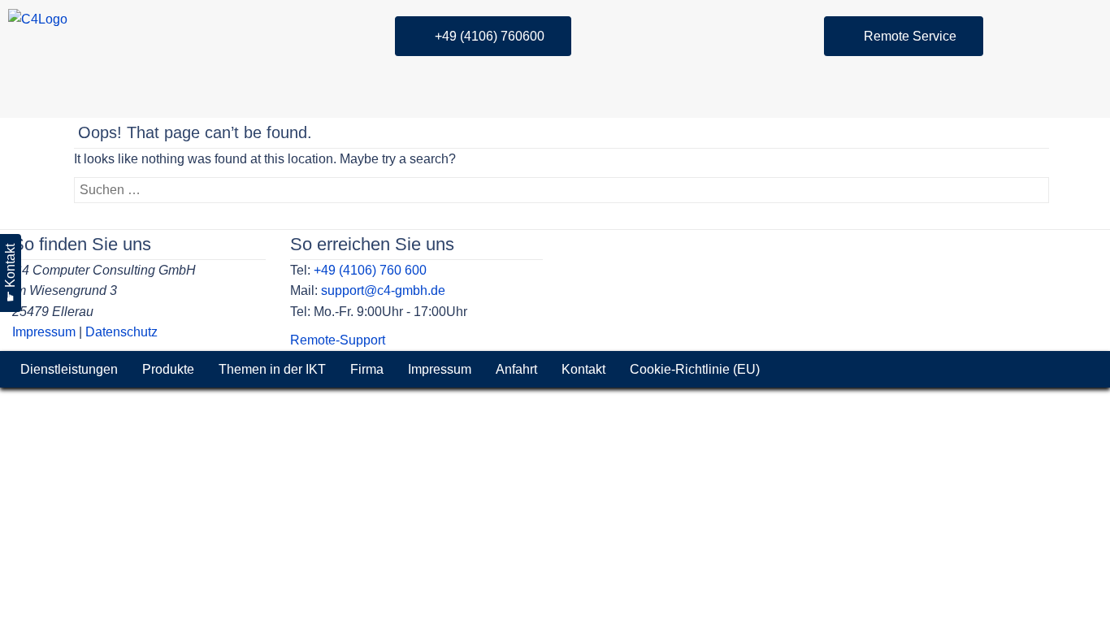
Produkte (168, 369)
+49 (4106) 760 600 (370, 270)
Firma (367, 369)
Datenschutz (121, 332)
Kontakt (583, 369)
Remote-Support (337, 340)
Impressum (44, 332)
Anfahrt (516, 369)
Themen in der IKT (272, 369)
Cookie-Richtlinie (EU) (695, 369)
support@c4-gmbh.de (383, 290)
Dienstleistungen (69, 369)
